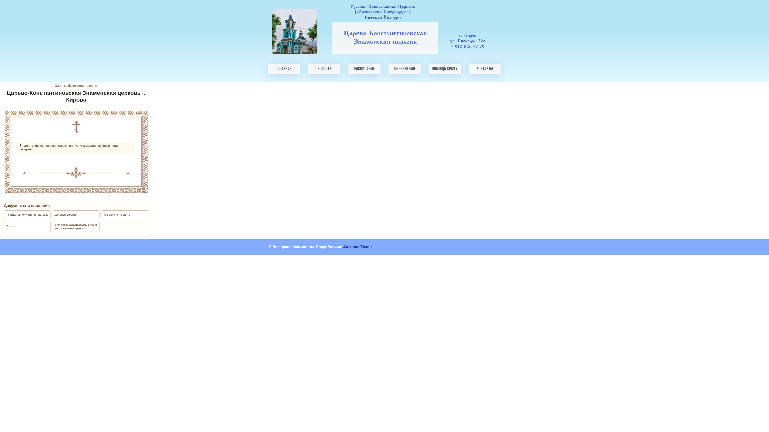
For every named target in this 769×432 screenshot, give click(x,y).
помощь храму (445, 68)
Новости (324, 68)
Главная (284, 68)
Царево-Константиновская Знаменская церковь (385, 38)
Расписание (364, 68)
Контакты (484, 68)
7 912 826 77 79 (468, 47)
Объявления (404, 68)
